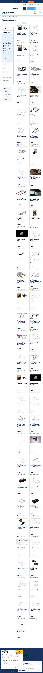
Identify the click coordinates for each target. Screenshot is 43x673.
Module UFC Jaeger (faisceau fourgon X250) (22, 486)
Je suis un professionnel (38, 4)
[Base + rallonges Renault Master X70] (35, 131)
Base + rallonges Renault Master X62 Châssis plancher (34, 199)
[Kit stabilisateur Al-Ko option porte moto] (22, 624)
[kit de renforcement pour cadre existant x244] (22, 419)
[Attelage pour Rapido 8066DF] (35, 233)
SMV (6, 96)
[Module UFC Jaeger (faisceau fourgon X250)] (22, 480)
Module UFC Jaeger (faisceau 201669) (34, 507)
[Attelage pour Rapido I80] (22, 110)
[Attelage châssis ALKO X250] (22, 604)
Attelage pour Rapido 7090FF (34, 54)
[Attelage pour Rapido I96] (35, 542)
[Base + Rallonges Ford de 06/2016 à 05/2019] (35, 419)
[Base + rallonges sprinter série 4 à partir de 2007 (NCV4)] (22, 336)
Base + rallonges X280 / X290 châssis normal (35, 363)
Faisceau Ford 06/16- (34, 156)
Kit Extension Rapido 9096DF (21, 445)
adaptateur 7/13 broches (33, 569)
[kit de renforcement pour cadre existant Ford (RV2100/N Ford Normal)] (22, 501)
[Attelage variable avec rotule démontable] (35, 172)
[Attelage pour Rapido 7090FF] (35, 48)
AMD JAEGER (8, 94)
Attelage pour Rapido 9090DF (21, 466)
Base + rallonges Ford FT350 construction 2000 (35, 322)
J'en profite (31, 1)
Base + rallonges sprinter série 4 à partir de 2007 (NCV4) (22, 343)
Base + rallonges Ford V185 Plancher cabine (21, 363)
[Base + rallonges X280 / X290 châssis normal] (35, 357)
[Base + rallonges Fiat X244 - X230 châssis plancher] (35, 254)
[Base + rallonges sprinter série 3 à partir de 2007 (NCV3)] (22, 213)
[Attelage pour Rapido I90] (22, 583)
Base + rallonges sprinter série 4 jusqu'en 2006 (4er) (35, 281)
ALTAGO (7, 93)
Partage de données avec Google (8, 661)
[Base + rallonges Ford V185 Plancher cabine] (22, 357)
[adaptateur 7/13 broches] (35, 563)
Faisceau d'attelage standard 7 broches (21, 54)
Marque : (6, 88)
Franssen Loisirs (30, 4)
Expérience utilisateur (6, 662)
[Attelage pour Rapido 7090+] (35, 28)
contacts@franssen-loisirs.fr (28, 656)
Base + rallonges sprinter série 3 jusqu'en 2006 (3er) (22, 158)
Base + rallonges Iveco (21, 136)
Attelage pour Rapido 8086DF (34, 301)
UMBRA (7, 97)
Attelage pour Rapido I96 (34, 548)
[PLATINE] (35, 439)
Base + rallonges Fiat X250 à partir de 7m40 (21, 198)
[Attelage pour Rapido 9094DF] (35, 480)
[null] (8, 12)
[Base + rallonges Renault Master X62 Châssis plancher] (35, 192)
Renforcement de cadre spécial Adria (35, 75)
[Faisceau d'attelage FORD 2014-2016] (35, 89)
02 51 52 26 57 (25, 655)
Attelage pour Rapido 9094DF (34, 486)
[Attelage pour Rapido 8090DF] (35, 336)
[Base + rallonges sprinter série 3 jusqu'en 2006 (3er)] (22, 151)
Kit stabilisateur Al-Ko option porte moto (21, 630)
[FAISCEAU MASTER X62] (22, 377)
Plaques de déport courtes (21, 240)
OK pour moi (17, 667)
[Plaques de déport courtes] (22, 233)
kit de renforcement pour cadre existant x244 (21, 425)
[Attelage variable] (22, 254)
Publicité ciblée (5, 663)
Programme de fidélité (40, 8)
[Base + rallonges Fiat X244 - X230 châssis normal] (22, 316)
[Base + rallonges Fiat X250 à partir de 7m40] (22, 192)
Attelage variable (20, 259)
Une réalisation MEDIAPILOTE (12, 670)
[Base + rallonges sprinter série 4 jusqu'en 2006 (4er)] (35, 275)
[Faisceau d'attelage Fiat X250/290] (22, 69)
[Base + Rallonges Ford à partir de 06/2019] (35, 460)
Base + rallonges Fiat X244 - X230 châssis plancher (34, 261)
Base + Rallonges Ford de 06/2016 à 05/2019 (35, 425)
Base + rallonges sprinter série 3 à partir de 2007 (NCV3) (22, 219)
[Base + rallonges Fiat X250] (35, 110)
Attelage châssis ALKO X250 (21, 610)
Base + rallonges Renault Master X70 (34, 137)
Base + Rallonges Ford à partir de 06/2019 (35, 466)
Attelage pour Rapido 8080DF (21, 95)
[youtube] (27, 658)
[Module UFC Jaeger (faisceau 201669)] (35, 501)
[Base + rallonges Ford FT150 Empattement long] (22, 275)
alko (6, 99)
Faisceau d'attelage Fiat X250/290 (22, 75)
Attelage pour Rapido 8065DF (21, 178)
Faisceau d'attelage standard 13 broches (21, 34)
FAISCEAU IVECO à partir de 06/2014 (21, 548)
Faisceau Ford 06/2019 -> (35, 219)
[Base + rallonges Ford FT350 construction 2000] (35, 316)
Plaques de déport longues (34, 384)
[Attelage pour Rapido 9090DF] (22, 460)
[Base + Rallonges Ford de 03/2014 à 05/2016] (35, 398)
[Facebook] (30, 658)
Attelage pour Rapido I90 (21, 589)
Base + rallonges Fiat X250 (34, 116)
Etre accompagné (30, 8)
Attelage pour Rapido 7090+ (34, 34)
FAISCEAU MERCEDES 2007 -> (21, 301)
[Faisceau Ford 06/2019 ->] (35, 213)
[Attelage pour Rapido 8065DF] (22, 172)
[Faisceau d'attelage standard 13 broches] (22, 28)
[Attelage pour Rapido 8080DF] (22, 89)
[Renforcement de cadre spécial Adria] (35, 69)
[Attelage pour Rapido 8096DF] (22, 398)
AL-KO (6, 91)
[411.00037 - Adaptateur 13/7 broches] (22, 522)
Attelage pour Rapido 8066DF (34, 240)
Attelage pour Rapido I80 (21, 116)
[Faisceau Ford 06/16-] (35, 151)
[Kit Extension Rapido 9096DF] (22, 439)
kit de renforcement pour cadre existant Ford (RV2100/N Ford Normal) (21, 508)
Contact (24, 4)
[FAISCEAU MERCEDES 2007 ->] (22, 295)
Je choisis (6, 667)
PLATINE (32, 445)
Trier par (23, 22)
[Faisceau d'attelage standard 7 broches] (22, 48)
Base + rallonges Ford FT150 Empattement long (21, 281)
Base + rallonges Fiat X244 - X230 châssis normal (21, 322)
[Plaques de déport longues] (35, 377)
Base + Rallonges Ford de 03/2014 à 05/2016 (35, 404)
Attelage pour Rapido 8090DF (34, 342)
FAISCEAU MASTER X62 (22, 383)
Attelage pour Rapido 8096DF (21, 404)
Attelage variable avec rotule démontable (35, 178)
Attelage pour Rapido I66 (34, 528)
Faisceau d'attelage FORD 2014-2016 (34, 95)
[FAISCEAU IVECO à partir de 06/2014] (22, 542)
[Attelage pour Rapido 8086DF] (35, 295)
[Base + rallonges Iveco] (22, 131)
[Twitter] (24, 658)
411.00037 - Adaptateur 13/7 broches (22, 528)
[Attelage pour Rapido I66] (35, 522)
